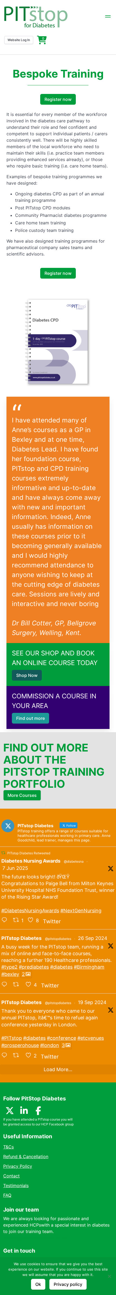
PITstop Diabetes (21, 938)
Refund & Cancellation (25, 1156)
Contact (11, 1176)
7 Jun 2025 (15, 868)
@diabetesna (74, 861)
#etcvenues (90, 1038)
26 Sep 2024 (92, 938)
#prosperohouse (20, 1045)
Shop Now (26, 675)
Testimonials (16, 1185)
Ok (38, 1284)
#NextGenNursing (80, 910)
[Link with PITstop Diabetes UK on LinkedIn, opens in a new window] (24, 1112)
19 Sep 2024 (92, 1002)
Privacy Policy (17, 1166)
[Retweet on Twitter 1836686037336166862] (18, 1055)
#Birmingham (89, 967)
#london (49, 1045)
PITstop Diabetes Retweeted (28, 853)
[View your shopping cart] (41, 40)
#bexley (10, 974)
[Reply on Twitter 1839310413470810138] (6, 984)
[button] (108, 17)
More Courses (22, 795)
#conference (61, 1038)
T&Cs (8, 1147)
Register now (58, 99)
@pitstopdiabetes (58, 939)
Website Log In (19, 40)
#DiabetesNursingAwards (30, 910)
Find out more (30, 718)
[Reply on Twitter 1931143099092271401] (6, 920)
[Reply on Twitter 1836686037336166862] (6, 1055)
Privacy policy (68, 1284)
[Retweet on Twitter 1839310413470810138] (18, 984)
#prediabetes (34, 967)
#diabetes (61, 967)
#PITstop (11, 1038)
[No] (109, 1276)
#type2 (9, 967)
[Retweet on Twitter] (3, 853)
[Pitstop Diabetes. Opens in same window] (36, 17)
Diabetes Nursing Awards (30, 861)
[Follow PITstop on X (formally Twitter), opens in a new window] (9, 1112)
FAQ (7, 1195)
